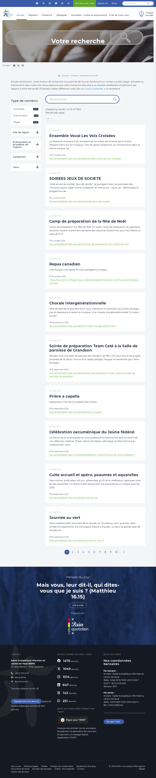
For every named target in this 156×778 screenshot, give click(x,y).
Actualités (76, 15)
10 (116, 552)
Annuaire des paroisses (42, 769)
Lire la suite (78, 605)
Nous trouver (21, 681)
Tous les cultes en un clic (23, 688)
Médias (44, 766)
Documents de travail (20, 769)
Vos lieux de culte (84, 3)
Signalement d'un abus (25, 701)
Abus (114, 3)
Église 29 (103, 3)
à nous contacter (93, 88)
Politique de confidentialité (61, 766)
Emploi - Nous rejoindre (64, 769)
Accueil (20, 15)
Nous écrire (20, 677)
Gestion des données (20, 772)
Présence (47, 15)
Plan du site (16, 766)
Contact (80, 769)
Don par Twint (113, 721)
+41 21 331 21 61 (22, 673)
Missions (32, 15)
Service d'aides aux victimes (24, 706)
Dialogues (61, 15)
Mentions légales (31, 766)
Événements (25, 115)
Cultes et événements (95, 15)
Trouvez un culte (150, 14)
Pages (25, 122)
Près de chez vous (119, 15)
